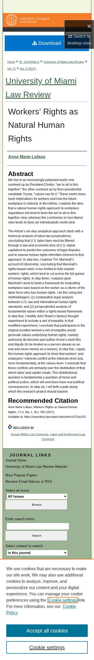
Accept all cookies (47, 631)
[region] (47, 609)
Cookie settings (62, 600)
